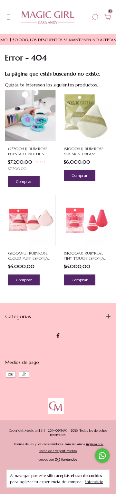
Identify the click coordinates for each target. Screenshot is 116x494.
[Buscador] (95, 18)
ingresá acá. (94, 444)
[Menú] (10, 18)
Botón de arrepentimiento (58, 451)
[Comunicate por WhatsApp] (102, 455)
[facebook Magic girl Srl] (58, 335)
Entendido (94, 481)
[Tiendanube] (58, 460)
